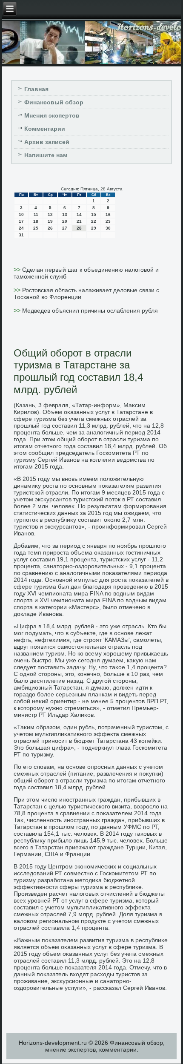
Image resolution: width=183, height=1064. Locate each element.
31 (21, 235)
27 (64, 228)
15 (93, 214)
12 (50, 214)
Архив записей (46, 141)
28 (79, 228)
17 (21, 221)
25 (35, 228)
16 (108, 214)
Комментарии (44, 128)
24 (21, 228)
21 (79, 221)
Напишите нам (45, 155)
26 (50, 228)
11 (36, 214)
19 (50, 221)
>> (18, 269)
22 (93, 221)
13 (64, 214)
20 (64, 221)
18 (35, 221)
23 (108, 221)
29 (93, 228)
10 (21, 214)
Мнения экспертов (52, 115)
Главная (36, 89)
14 (79, 214)
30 (108, 228)
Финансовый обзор (53, 102)
